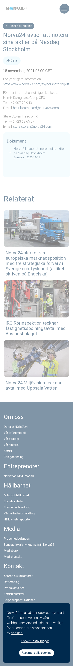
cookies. (17, 633)
